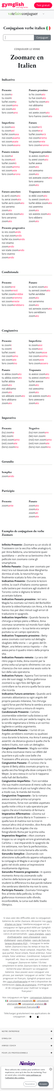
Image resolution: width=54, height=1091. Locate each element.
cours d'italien (24, 940)
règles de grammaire (25, 984)
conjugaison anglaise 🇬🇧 (34, 1003)
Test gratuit (43, 5)
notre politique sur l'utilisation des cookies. (23, 1076)
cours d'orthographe (17, 981)
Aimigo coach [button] (9, 1045)
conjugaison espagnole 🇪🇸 (22, 1000)
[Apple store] (37, 1016)
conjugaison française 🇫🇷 (26, 1007)
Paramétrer (30, 1084)
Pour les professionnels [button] (15, 1053)
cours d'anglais (36, 933)
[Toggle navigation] (43, 14)
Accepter (43, 1084)
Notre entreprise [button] (11, 1031)
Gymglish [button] (6, 1038)
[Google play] (30, 1016)
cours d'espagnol (31, 937)
